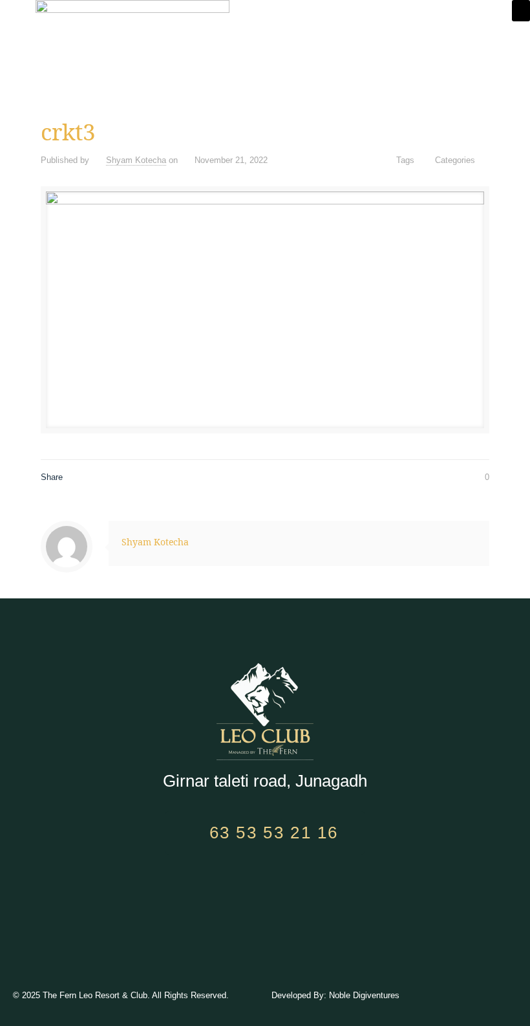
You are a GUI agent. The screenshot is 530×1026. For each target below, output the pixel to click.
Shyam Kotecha (136, 160)
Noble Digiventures (364, 995)
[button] (521, 10)
